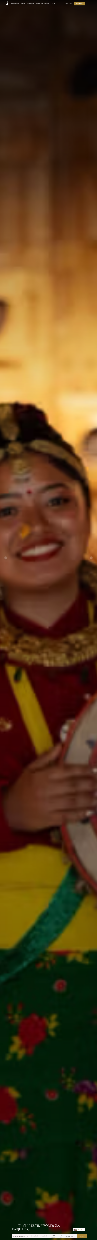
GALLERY (80, 1229)
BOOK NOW (82, 1236)
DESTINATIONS (15, 3)
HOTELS (23, 3)
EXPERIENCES (30, 3)
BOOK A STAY (79, 3)
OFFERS (37, 3)
